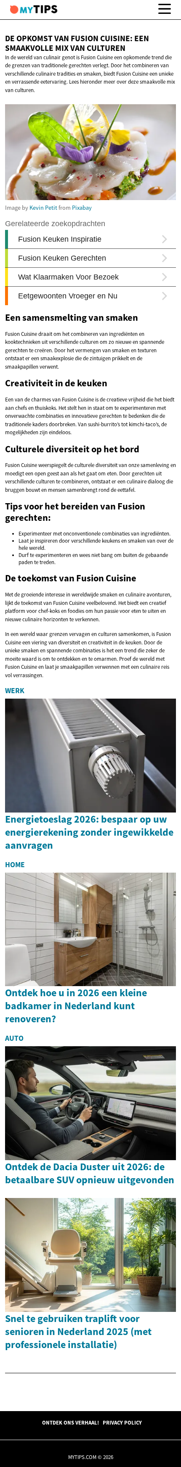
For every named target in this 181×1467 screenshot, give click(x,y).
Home (15, 864)
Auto (14, 1038)
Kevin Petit (43, 207)
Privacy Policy (122, 1422)
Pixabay (82, 207)
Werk (14, 690)
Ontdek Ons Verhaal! (70, 1422)
